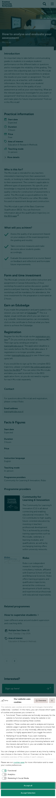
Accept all (28, 786)
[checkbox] (8, 770)
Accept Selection (28, 793)
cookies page (18, 762)
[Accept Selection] (52, 700)
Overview (42, 701)
